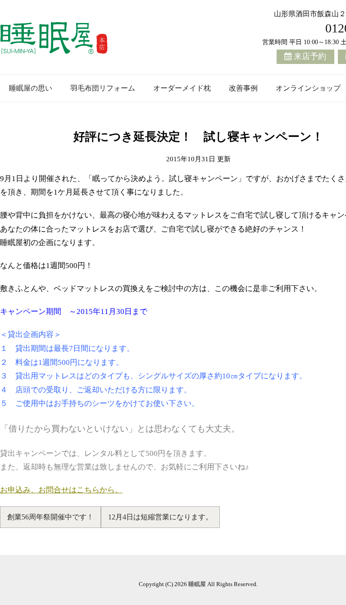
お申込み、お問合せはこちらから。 (61, 490)
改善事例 (243, 88)
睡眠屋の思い (30, 88)
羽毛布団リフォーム (102, 88)
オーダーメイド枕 (182, 88)
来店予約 (310, 56)
